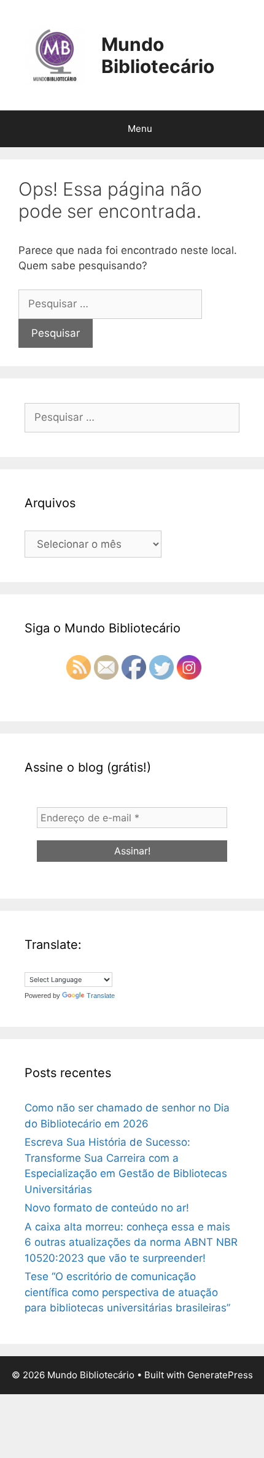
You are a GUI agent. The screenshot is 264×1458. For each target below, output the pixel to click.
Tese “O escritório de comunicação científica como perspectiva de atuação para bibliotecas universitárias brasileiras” (127, 1292)
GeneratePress (220, 1375)
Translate (101, 995)
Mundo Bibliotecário (157, 55)
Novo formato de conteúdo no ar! (107, 1208)
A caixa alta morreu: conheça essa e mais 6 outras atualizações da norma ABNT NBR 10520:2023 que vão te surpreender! (131, 1242)
